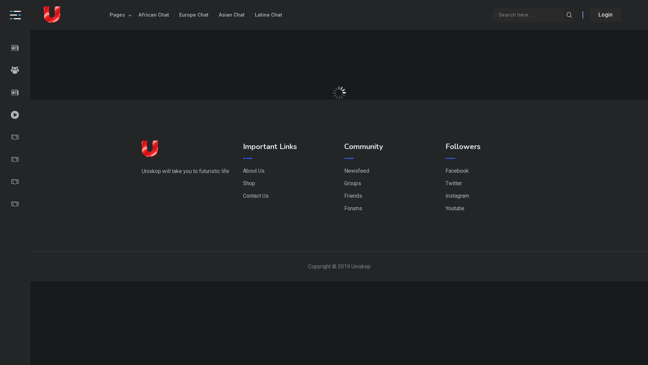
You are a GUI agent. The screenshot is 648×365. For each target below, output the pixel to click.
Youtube (455, 208)
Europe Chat (194, 15)
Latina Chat (268, 15)
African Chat (153, 15)
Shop (249, 183)
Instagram (457, 196)
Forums (353, 208)
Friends (353, 196)
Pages (117, 15)
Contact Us (256, 196)
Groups (352, 183)
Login (605, 14)
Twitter (454, 183)
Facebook (457, 171)
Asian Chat (232, 15)
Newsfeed (356, 171)
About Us (254, 171)
